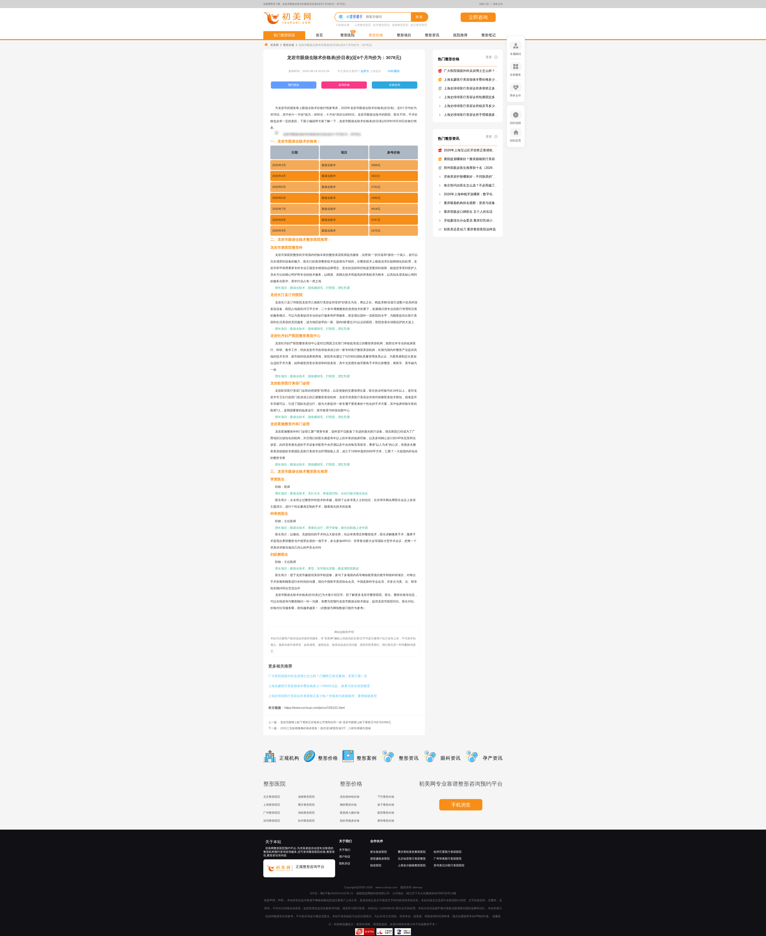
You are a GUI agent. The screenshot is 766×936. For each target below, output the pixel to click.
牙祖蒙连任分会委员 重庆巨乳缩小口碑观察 (474, 220)
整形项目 (404, 35)
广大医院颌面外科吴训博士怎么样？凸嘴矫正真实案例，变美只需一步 (317, 676)
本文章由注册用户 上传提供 (359, 71)
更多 (489, 57)
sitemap (417, 887)
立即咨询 (478, 17)
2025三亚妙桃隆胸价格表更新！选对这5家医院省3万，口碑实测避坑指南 (325, 728)
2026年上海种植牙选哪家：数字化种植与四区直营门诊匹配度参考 (490, 194)
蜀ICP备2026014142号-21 (336, 893)
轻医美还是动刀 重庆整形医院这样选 (470, 229)
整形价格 (376, 35)
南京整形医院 (419, 25)
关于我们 (345, 841)
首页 (319, 35)
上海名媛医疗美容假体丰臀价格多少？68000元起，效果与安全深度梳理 (319, 686)
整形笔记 (488, 35)
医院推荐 (460, 35)
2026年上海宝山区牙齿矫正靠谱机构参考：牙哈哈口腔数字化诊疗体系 (494, 150)
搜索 (419, 17)
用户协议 (344, 856)
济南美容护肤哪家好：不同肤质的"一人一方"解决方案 (482, 176)
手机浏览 (460, 804)
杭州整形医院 (381, 25)
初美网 (274, 45)
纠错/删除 (394, 71)
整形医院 (347, 35)
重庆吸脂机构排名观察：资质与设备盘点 (472, 203)
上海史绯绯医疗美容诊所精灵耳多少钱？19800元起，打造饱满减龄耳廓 (494, 106)
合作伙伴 (376, 841)
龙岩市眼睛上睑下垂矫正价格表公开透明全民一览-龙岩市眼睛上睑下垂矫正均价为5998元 (335, 722)
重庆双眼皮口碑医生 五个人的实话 (468, 211)
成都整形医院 (400, 25)
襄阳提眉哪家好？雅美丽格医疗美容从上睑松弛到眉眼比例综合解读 (492, 159)
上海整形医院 (362, 25)
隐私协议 (344, 863)
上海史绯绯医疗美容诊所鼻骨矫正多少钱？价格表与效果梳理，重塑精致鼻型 (322, 696)
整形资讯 (432, 35)
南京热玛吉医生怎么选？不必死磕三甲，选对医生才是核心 (485, 185)
